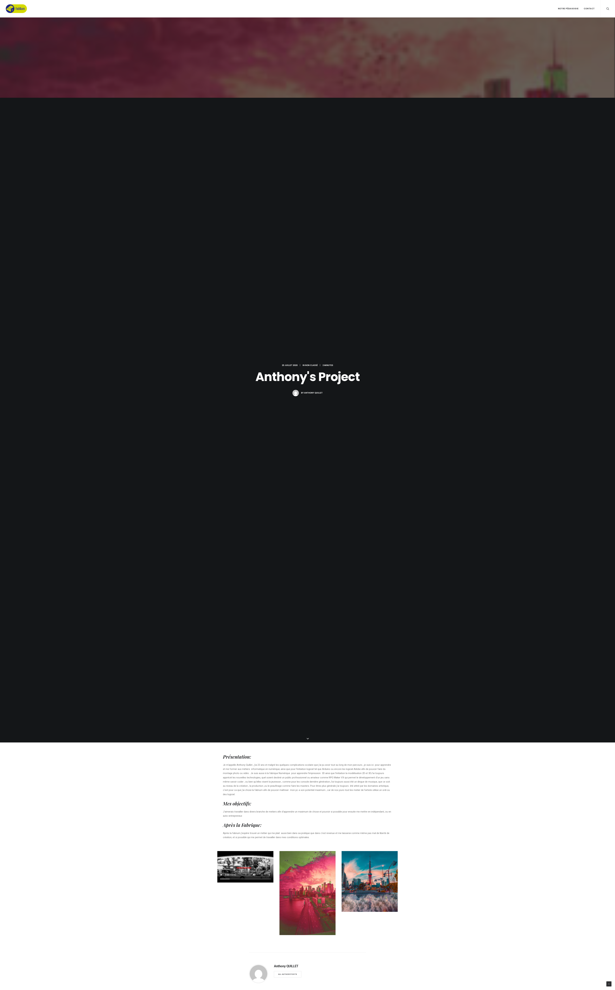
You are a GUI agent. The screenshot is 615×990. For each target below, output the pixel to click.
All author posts (287, 974)
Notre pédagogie (568, 8)
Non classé (311, 365)
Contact (589, 8)
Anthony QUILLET (313, 392)
